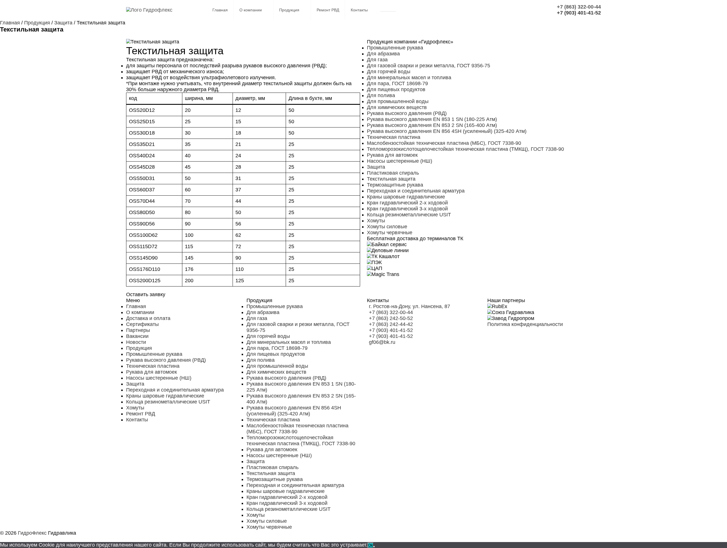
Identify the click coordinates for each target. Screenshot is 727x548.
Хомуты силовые (387, 226)
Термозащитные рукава (395, 185)
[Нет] (374, 546)
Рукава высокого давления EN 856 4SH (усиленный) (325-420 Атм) (447, 131)
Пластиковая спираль (393, 173)
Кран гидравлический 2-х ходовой (407, 203)
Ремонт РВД (328, 10)
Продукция (289, 10)
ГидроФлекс (32, 533)
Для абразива (383, 54)
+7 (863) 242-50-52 (391, 318)
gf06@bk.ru (382, 342)
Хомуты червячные (389, 232)
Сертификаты (142, 324)
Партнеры (138, 330)
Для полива (381, 95)
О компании (250, 10)
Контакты (359, 10)
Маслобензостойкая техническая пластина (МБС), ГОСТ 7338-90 (444, 143)
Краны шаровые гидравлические (406, 197)
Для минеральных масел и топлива (409, 77)
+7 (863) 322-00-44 (391, 312)
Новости (136, 342)
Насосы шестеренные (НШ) (399, 161)
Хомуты (376, 220)
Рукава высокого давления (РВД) (407, 113)
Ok (370, 545)
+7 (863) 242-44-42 (391, 324)
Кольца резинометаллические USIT (409, 214)
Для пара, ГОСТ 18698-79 (397, 83)
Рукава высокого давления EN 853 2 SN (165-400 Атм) (432, 125)
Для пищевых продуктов (396, 89)
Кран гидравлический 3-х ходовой (407, 209)
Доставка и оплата (148, 318)
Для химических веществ (397, 107)
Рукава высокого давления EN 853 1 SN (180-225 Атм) (432, 119)
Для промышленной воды (398, 101)
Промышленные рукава (395, 48)
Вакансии (137, 336)
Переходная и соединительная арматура (416, 191)
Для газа (377, 59)
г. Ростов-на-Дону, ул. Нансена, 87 (409, 306)
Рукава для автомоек (392, 155)
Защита (376, 167)
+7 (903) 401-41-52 (391, 330)
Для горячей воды (388, 71)
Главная (220, 10)
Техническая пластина (393, 137)
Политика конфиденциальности (525, 324)
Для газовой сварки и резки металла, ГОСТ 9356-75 (428, 65)
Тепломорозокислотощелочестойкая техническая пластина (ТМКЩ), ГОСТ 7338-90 (465, 149)
